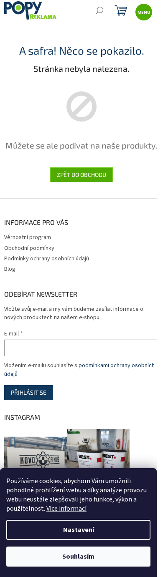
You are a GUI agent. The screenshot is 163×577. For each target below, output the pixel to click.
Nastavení (78, 529)
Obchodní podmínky (29, 248)
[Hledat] (99, 11)
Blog (9, 269)
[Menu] (143, 11)
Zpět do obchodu (81, 174)
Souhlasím (78, 556)
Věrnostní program (27, 237)
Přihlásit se (28, 392)
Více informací (66, 508)
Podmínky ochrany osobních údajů (46, 258)
